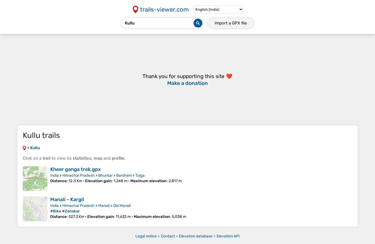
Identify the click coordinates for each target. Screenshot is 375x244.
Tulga (140, 175)
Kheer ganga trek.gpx (75, 169)
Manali (104, 205)
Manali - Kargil (67, 199)
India (54, 175)
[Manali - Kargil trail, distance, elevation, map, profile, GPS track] (35, 208)
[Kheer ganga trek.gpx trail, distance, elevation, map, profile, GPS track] (35, 178)
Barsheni (124, 175)
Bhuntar (105, 175)
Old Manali (122, 205)
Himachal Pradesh (78, 175)
